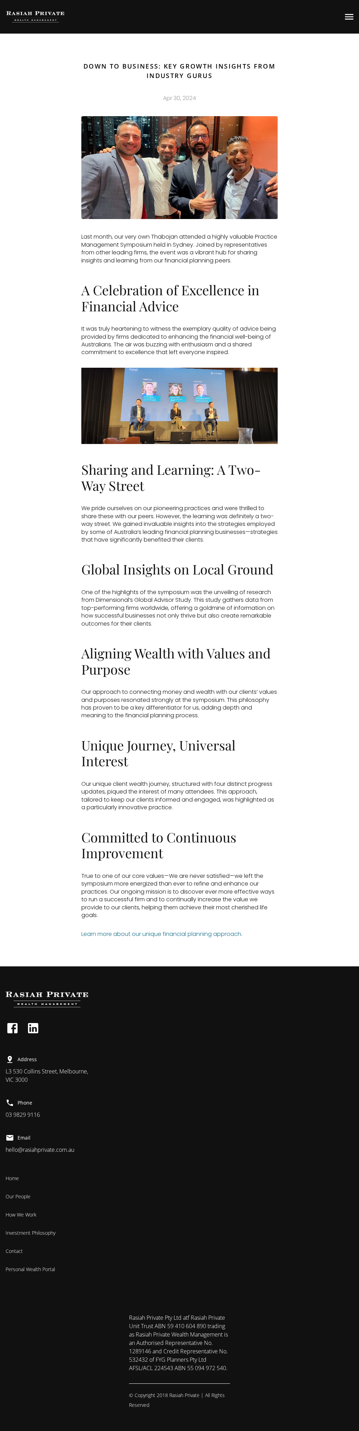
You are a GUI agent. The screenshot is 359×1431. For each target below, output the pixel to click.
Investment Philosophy (31, 1232)
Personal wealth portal (30, 1269)
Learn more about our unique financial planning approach (161, 934)
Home (12, 1178)
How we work (21, 1214)
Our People (18, 1196)
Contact (14, 1251)
